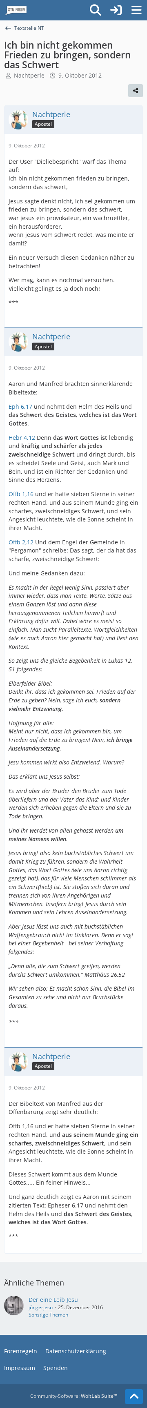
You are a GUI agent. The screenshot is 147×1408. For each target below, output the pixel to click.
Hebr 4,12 (22, 437)
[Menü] (136, 10)
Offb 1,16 (21, 494)
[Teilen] (135, 90)
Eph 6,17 (20, 406)
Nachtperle (29, 75)
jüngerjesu (41, 1307)
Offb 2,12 (21, 542)
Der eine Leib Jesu (53, 1299)
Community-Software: (73, 1395)
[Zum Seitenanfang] (134, 1396)
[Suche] (95, 10)
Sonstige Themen (48, 1314)
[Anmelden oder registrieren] (116, 10)
